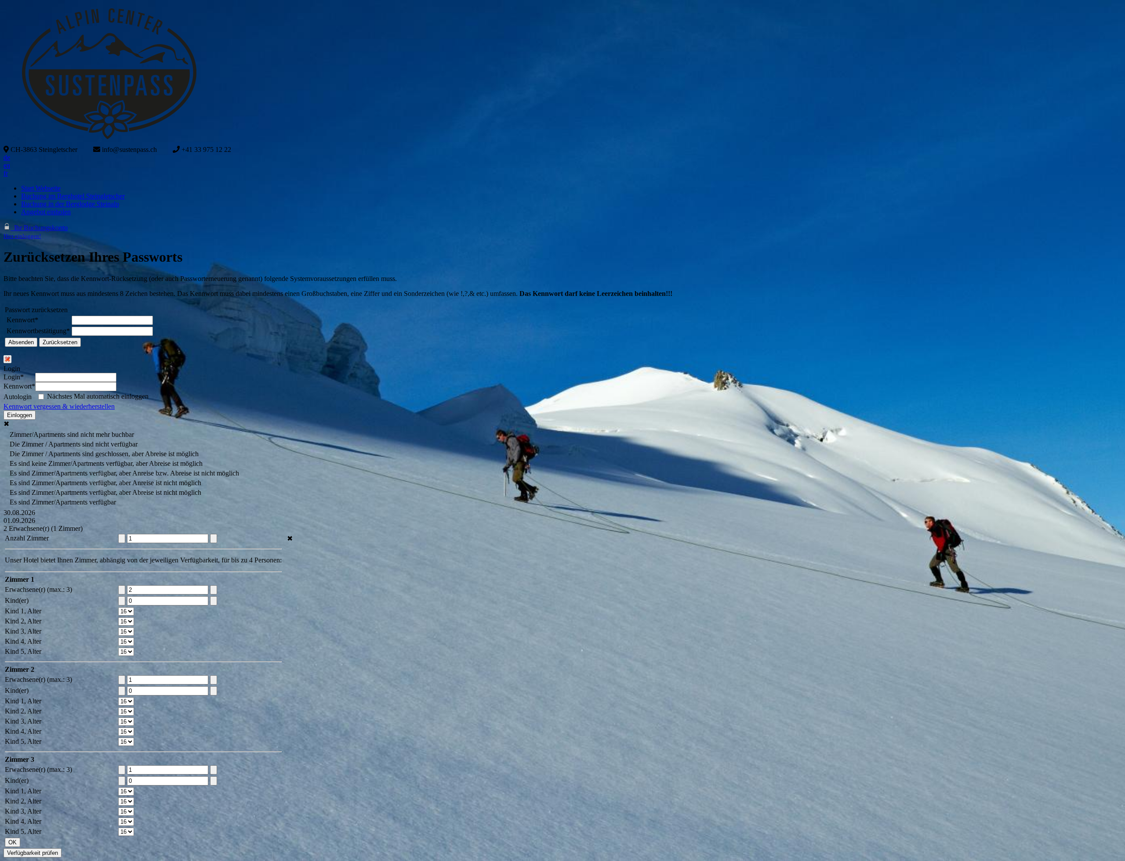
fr (6, 173)
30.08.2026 (19, 512)
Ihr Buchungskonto (36, 231)
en (7, 165)
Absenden (21, 342)
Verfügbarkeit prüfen (32, 853)
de (7, 157)
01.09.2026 (19, 520)
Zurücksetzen (60, 342)
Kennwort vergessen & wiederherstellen (59, 406)
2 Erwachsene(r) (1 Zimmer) (43, 528)
